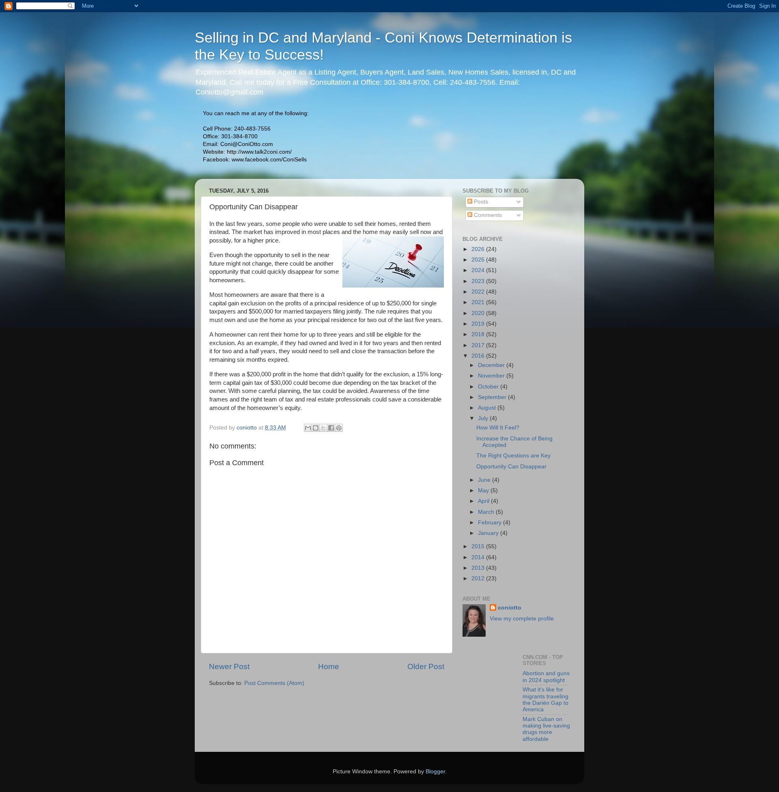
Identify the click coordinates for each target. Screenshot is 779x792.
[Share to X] (323, 428)
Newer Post (229, 666)
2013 (478, 568)
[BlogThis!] (316, 428)
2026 (478, 249)
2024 (478, 270)
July (484, 418)
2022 (478, 292)
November (492, 376)
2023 (478, 281)
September (493, 397)
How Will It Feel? (497, 428)
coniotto (509, 608)
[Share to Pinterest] (339, 428)
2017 (478, 345)
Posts (480, 202)
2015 (478, 546)
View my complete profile (522, 619)
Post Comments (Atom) (274, 683)
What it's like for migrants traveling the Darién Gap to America (545, 700)
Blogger (435, 771)
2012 (478, 578)
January (489, 533)
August (487, 408)
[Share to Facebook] (331, 428)
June (485, 480)
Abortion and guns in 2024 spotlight (546, 676)
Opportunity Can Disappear (511, 467)
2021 (478, 302)
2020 (478, 313)
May (484, 490)
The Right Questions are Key (513, 456)
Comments (487, 215)
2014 (478, 557)
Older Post (425, 666)
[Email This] (308, 428)
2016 (478, 356)
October (489, 387)
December (492, 365)
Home (328, 666)
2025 (478, 260)
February (490, 522)
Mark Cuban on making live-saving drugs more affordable (546, 729)
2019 (478, 324)
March (487, 512)
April (484, 501)
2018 (478, 334)
